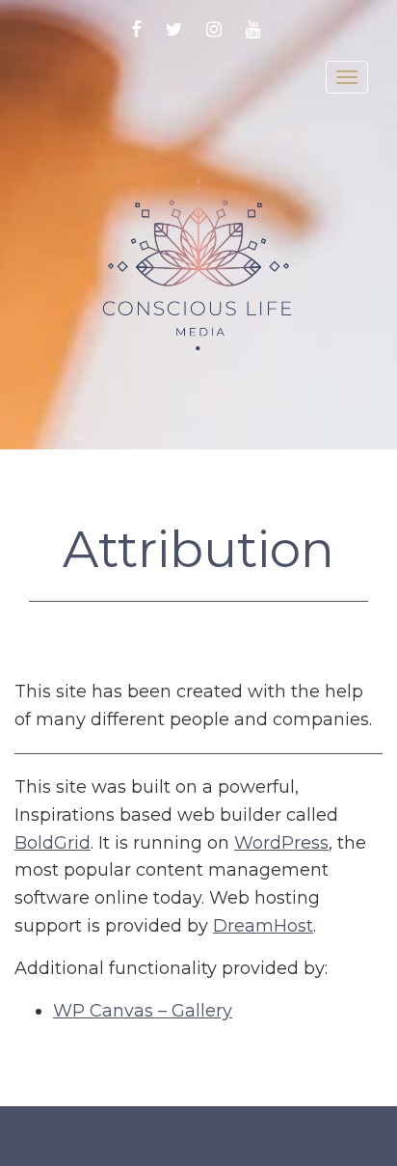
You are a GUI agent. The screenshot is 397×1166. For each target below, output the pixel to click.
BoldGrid (52, 843)
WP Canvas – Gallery (142, 1010)
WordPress (281, 843)
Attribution (198, 549)
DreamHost (263, 925)
